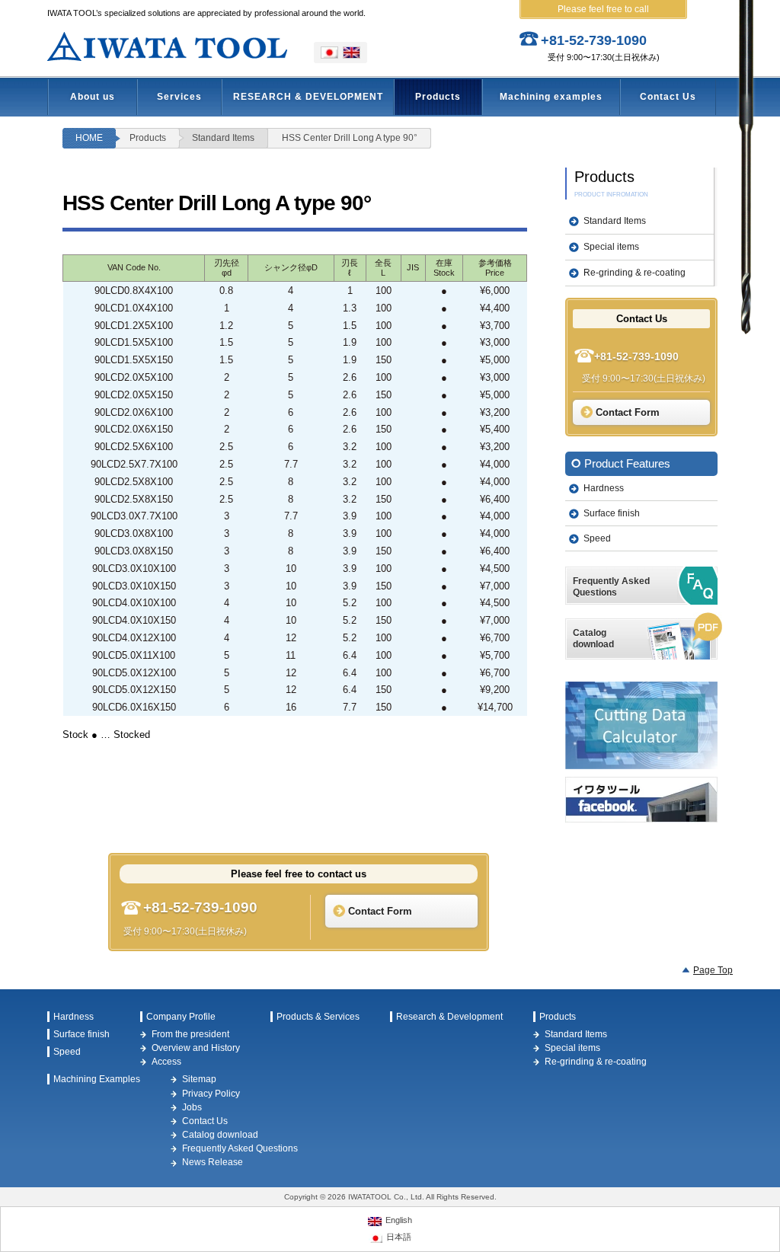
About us (92, 96)
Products (438, 96)
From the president (190, 1034)
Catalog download (220, 1134)
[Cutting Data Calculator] (641, 725)
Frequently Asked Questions (240, 1148)
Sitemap (199, 1079)
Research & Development (449, 1016)
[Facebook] (641, 799)
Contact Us (668, 96)
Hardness (603, 488)
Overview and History (196, 1048)
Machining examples (551, 96)
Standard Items (223, 138)
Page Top (713, 970)
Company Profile (181, 1016)
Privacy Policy (211, 1093)
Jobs (192, 1107)
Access (166, 1061)
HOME (89, 138)
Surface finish (611, 513)
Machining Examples (96, 1079)
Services (179, 96)
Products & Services (318, 1016)
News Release (212, 1162)
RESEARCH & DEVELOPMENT (308, 96)
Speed (597, 538)
